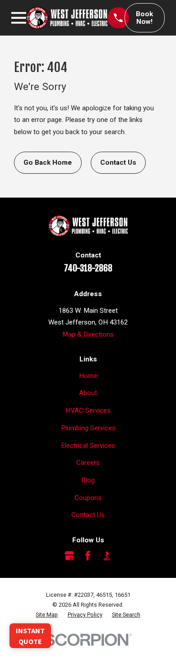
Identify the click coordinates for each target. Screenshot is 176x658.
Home (88, 376)
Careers (88, 463)
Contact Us (118, 162)
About (88, 393)
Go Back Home (47, 162)
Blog (88, 480)
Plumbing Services (88, 428)
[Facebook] (88, 555)
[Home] (66, 18)
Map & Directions (88, 334)
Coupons (88, 498)
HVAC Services (88, 410)
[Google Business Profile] (69, 555)
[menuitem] (47, 615)
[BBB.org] (106, 555)
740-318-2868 (88, 268)
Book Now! (144, 18)
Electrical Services (88, 446)
